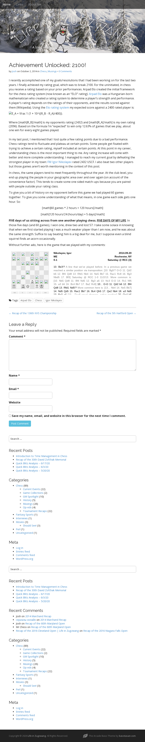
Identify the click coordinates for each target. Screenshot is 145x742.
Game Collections (33, 492)
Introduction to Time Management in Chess (41, 456)
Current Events (31, 489)
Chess (43, 71)
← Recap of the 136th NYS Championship (32, 313)
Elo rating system (57, 107)
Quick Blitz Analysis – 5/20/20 (33, 470)
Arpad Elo (95, 94)
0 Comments (65, 71)
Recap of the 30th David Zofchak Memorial (41, 459)
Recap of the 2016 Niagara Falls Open (105, 630)
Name (14, 375)
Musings (52, 71)
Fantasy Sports (25, 514)
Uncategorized (24, 532)
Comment (17, 336)
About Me (34, 4)
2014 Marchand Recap (38, 616)
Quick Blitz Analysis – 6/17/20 (33, 463)
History (27, 500)
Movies (20, 522)
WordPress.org (24, 558)
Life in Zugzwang (37, 735)
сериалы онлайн (26, 619)
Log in (19, 547)
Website (15, 402)
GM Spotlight (31, 496)
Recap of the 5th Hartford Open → (116, 313)
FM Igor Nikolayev (59, 162)
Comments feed (25, 555)
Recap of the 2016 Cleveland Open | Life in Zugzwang (47, 630)
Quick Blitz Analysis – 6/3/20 (32, 467)
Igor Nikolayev (53, 300)
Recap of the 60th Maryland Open (45, 623)
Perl (18, 529)
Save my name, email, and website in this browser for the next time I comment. (69, 416)
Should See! (29, 525)
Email (14, 389)
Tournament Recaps (35, 511)
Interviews (22, 518)
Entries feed (23, 551)
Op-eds (27, 507)
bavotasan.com (127, 735)
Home (7, 4)
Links (19, 4)
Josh (14, 71)
